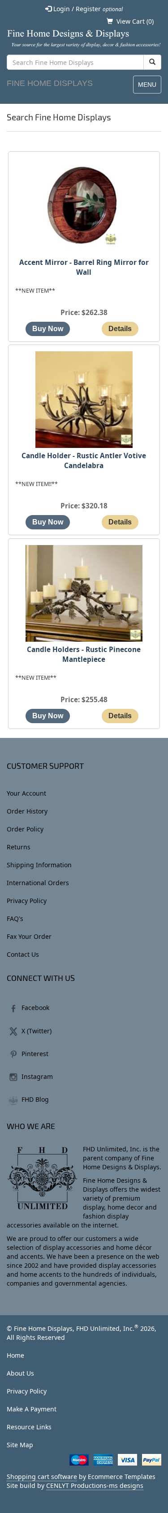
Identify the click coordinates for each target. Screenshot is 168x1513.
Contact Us (23, 954)
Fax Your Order (29, 936)
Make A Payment (31, 1409)
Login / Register (87, 8)
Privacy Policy (27, 900)
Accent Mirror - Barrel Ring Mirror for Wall (84, 267)
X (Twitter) (37, 1031)
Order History (27, 811)
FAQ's (15, 918)
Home (15, 1355)
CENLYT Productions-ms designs (94, 1485)
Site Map (20, 1445)
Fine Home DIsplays (50, 83)
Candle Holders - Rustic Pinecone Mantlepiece (84, 654)
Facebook (35, 1007)
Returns (18, 847)
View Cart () (135, 21)
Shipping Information (39, 865)
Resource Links (29, 1427)
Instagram (37, 1076)
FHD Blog (35, 1099)
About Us (20, 1373)
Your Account (26, 793)
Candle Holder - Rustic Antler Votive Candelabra (84, 460)
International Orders (38, 882)
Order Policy (25, 829)
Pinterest (35, 1053)
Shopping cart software (42, 1476)
